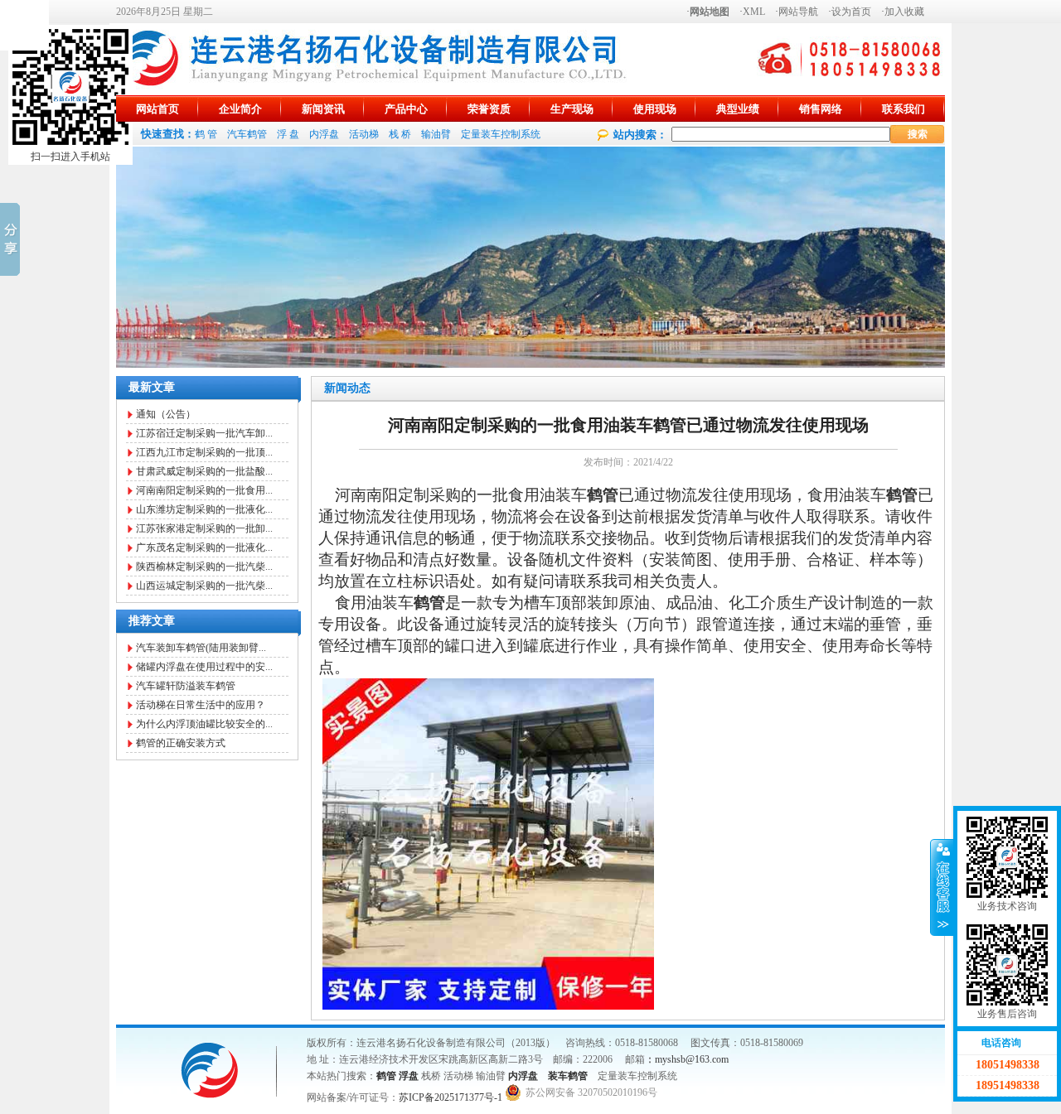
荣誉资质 (489, 109)
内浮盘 (324, 134)
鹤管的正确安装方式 (180, 743)
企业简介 (240, 109)
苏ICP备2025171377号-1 (450, 1097)
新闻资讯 (323, 109)
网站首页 (157, 109)
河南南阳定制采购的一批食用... (204, 490)
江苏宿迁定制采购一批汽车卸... (204, 433)
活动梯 (364, 134)
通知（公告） (166, 414)
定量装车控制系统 (500, 134)
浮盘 (409, 1076)
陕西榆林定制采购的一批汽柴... (204, 566)
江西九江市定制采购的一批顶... (204, 452)
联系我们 (903, 109)
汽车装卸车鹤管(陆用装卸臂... (201, 647)
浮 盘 (288, 134)
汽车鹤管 (247, 134)
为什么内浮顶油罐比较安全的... (204, 724)
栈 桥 (400, 134)
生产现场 (571, 109)
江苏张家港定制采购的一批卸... (204, 528)
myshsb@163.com (692, 1059)
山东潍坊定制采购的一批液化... (204, 509)
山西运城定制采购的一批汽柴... (204, 585)
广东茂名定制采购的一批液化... (204, 547)
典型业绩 (737, 109)
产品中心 (406, 109)
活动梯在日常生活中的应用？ (200, 705)
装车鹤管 (568, 1076)
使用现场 (654, 109)
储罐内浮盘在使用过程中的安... (204, 667)
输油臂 (436, 134)
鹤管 (386, 1076)
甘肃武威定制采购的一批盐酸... (204, 471)
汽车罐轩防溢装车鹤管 (185, 686)
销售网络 (820, 109)
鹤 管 (206, 134)
